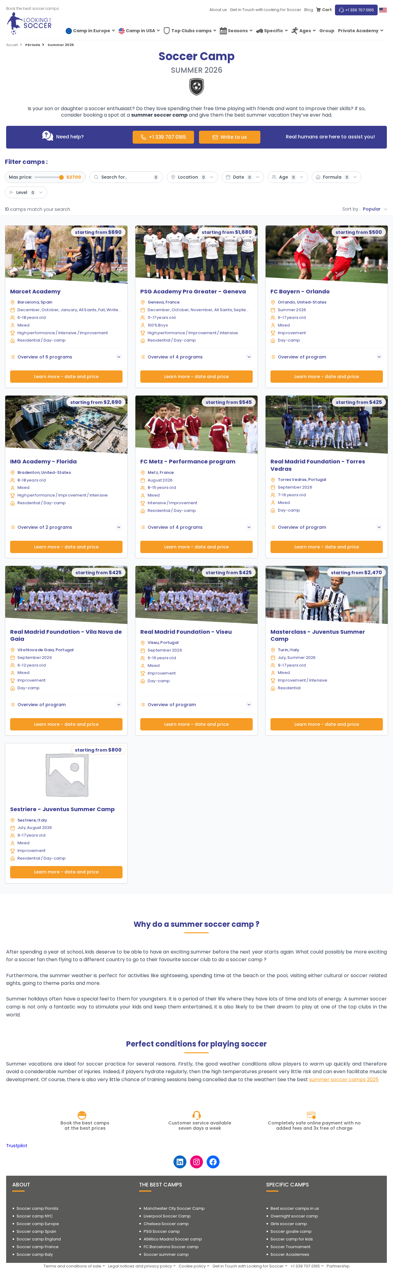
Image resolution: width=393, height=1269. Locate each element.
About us (218, 9)
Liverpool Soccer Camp (167, 1216)
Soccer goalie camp (291, 1231)
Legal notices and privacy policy (140, 1266)
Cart (327, 9)
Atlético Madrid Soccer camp (173, 1239)
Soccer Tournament (290, 1246)
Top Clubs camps (191, 31)
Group (326, 31)
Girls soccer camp (288, 1223)
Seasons (238, 31)
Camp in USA (140, 31)
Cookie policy (192, 1266)
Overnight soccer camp (294, 1216)
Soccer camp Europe (38, 1223)
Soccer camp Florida (37, 1208)
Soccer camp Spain (36, 1231)
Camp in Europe (91, 31)
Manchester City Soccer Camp (174, 1208)
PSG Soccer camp (162, 1231)
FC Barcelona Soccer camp (171, 1246)
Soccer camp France (38, 1246)
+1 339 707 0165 (359, 10)
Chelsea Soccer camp (166, 1223)
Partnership (338, 1266)
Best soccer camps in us (294, 1208)
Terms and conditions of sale (72, 1266)
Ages (305, 31)
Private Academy (358, 31)
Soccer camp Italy (35, 1254)
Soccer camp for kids (291, 1239)
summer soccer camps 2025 (344, 1079)
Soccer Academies (289, 1254)
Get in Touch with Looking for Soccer (265, 9)
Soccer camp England (39, 1239)
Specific (273, 31)
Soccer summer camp (166, 1254)
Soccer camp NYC (35, 1216)
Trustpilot (16, 1146)
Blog (308, 9)
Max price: (20, 177)
